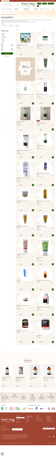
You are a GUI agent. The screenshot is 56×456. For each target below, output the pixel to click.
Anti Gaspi (52, 9)
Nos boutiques (49, 418)
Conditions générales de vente (5, 443)
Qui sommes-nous (39, 419)
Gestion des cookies (28, 443)
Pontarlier (27, 419)
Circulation (3, 38)
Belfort (27, 421)
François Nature (3, 14)
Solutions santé (49, 421)
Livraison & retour (39, 418)
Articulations (3, 36)
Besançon (27, 418)
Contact (48, 420)
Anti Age (3, 35)
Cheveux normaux (4, 37)
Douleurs (3, 39)
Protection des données (20, 443)
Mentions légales (13, 443)
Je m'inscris (17, 429)
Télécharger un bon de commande (49, 428)
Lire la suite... (3, 23)
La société (38, 417)
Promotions (47, 9)
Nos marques (9, 14)
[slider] (1, 45)
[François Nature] (28, 5)
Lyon (27, 420)
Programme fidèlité (39, 420)
